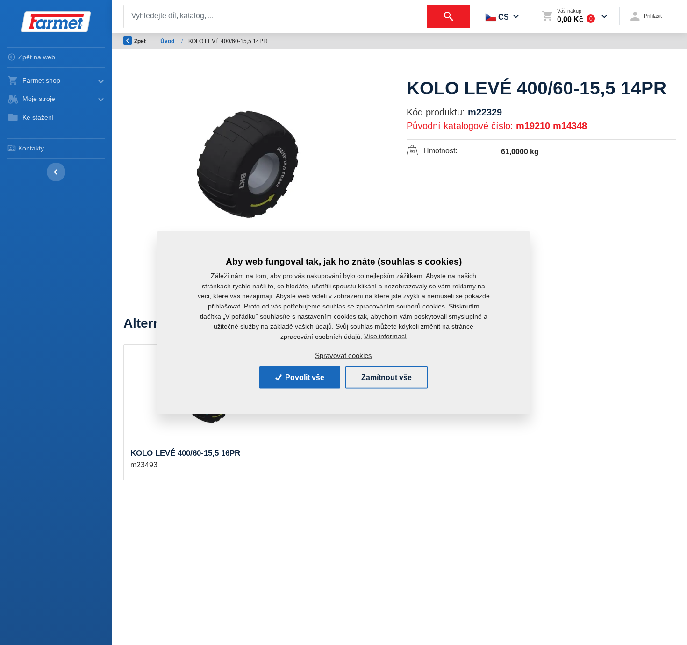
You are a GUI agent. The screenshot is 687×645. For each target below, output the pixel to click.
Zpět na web (36, 57)
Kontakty (31, 148)
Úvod (168, 40)
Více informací (385, 336)
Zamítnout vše (386, 377)
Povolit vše (303, 377)
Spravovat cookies (343, 355)
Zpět (140, 40)
